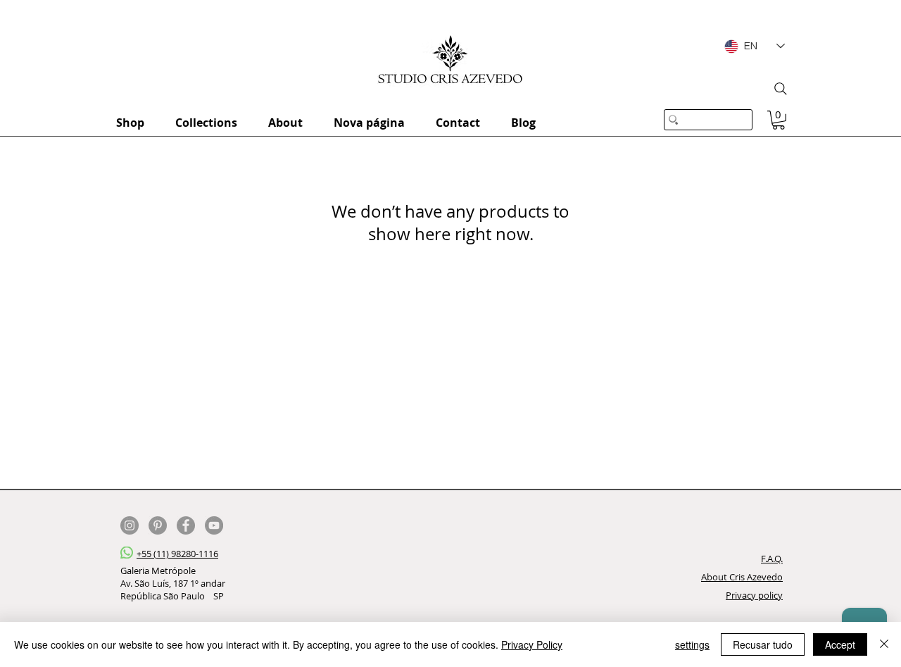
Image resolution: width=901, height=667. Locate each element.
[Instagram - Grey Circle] (129, 525)
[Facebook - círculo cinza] (186, 525)
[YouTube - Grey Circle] (214, 525)
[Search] (780, 89)
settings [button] (692, 644)
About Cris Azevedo (742, 577)
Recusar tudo (763, 644)
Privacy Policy (531, 644)
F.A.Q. (772, 558)
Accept (840, 644)
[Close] (884, 644)
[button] (778, 120)
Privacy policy (754, 595)
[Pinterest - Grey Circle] (158, 525)
